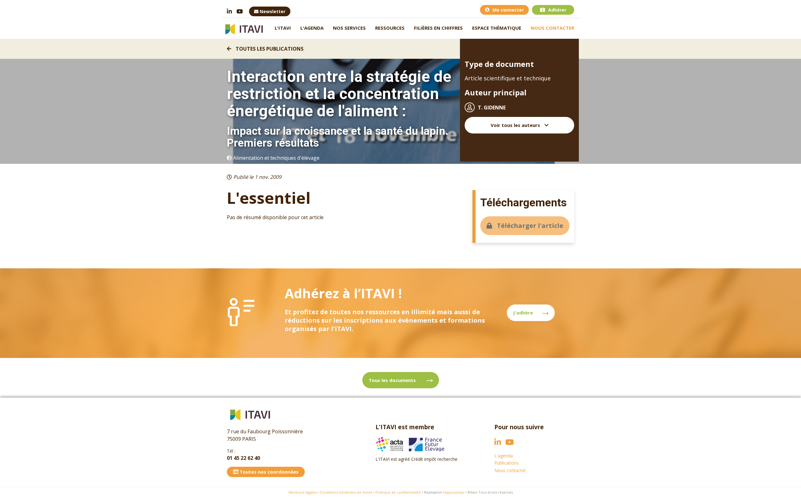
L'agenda (312, 28)
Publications (506, 463)
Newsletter (271, 11)
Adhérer (557, 10)
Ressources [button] (390, 28)
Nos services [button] (349, 28)
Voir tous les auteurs (516, 125)
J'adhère (523, 312)
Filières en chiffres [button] (438, 28)
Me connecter (508, 10)
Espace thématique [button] (496, 28)
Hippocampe (454, 492)
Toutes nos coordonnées (268, 472)
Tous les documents (393, 380)
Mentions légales (302, 492)
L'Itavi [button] (283, 28)
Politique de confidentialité (398, 492)
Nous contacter (552, 28)
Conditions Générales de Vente (346, 492)
